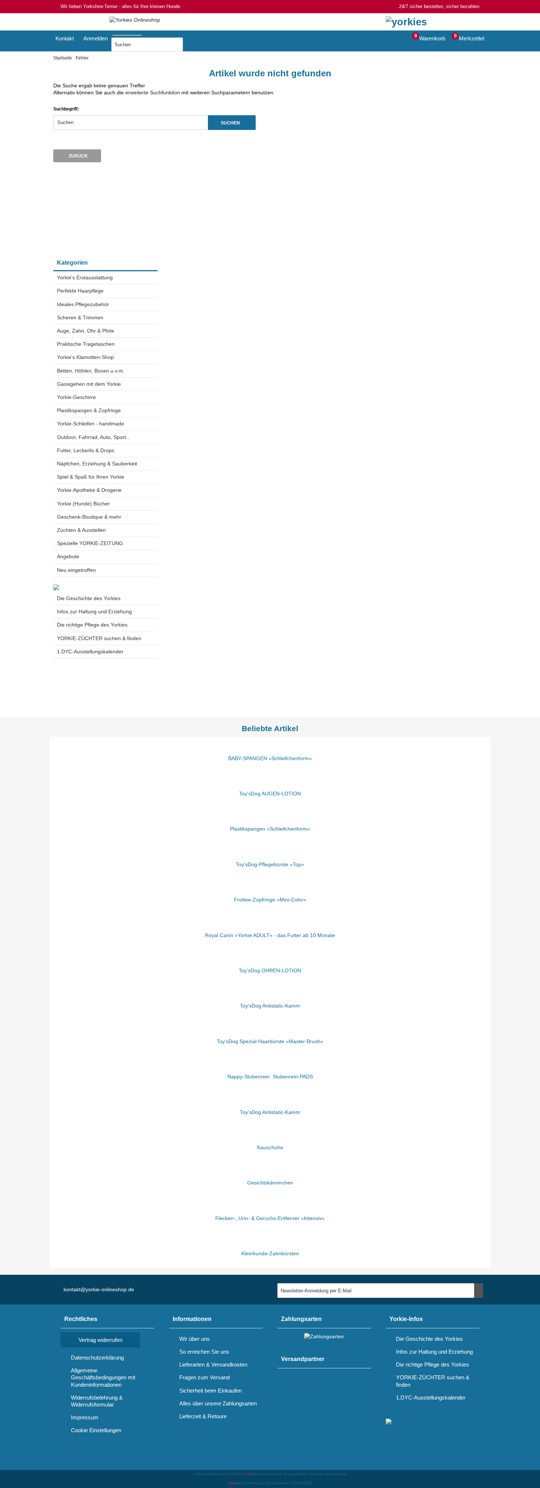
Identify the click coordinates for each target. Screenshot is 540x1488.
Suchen (232, 122)
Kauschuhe (270, 1147)
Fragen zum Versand (204, 1377)
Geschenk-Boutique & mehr (89, 517)
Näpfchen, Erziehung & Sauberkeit (97, 464)
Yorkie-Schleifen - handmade (90, 424)
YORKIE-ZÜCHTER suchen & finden (99, 638)
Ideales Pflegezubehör (83, 304)
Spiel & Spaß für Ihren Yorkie (90, 477)
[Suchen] (192, 44)
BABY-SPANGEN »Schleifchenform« (270, 758)
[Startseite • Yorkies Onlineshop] (134, 20)
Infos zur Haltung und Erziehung (94, 611)
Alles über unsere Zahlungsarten (218, 1403)
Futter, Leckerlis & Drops (85, 450)
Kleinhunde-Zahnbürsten (270, 1253)
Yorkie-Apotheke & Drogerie (89, 490)
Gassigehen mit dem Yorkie (89, 384)
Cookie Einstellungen (96, 1430)
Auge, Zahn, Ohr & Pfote (85, 331)
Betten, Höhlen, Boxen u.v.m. (91, 371)
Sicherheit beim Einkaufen (210, 1390)
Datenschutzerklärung (97, 1357)
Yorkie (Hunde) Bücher (83, 504)
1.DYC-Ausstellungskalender (90, 651)
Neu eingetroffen (76, 570)
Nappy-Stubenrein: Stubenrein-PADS (270, 1076)
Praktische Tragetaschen (86, 344)
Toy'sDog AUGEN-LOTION (270, 793)
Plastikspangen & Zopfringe (89, 410)
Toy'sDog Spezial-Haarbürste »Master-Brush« (270, 1041)
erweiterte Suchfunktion (152, 92)
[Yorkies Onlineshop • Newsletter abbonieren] (478, 1290)
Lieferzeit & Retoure (203, 1416)
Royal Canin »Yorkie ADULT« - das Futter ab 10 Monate (270, 935)
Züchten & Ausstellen (81, 530)
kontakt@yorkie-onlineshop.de (99, 1289)
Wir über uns (194, 1339)
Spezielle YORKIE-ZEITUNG (90, 543)
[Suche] (144, 34)
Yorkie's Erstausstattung (85, 277)
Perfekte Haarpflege (80, 291)
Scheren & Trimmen (80, 317)
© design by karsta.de (328, 1474)
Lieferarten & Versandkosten (213, 1364)
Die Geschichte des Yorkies (88, 598)
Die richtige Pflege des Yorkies (92, 625)
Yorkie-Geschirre (76, 397)
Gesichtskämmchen (270, 1183)
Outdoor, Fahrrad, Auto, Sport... (93, 437)
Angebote (68, 556)
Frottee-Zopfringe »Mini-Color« (270, 900)
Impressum (84, 1417)
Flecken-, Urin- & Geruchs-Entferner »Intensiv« (270, 1218)
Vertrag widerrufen (100, 1340)
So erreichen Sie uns (204, 1352)
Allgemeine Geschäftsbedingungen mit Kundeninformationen (103, 1377)
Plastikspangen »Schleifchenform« (270, 829)
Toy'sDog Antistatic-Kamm (270, 1006)
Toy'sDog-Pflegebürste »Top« (270, 864)
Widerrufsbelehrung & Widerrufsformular (97, 1401)
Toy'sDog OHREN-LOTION (270, 970)
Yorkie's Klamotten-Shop (85, 357)
